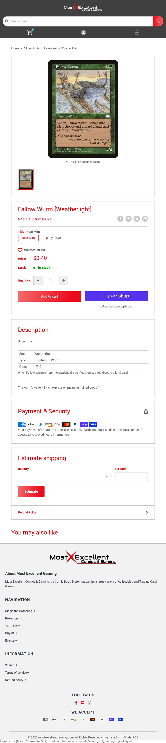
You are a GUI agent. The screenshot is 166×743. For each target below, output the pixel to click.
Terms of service (16, 672)
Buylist (9, 633)
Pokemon (11, 618)
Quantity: (24, 280)
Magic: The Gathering (35, 219)
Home (15, 48)
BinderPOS (131, 737)
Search (9, 665)
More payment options (116, 306)
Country (23, 468)
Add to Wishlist (34, 250)
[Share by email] (145, 219)
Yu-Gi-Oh (11, 625)
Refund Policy (27, 512)
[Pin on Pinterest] (129, 219)
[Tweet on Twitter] (137, 219)
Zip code (120, 468)
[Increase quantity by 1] (63, 280)
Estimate (31, 491)
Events (9, 640)
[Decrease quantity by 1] (38, 280)
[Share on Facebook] (120, 219)
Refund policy (14, 680)
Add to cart (49, 296)
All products (32, 48)
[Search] (158, 21)
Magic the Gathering (18, 611)
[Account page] (83, 33)
